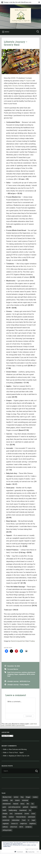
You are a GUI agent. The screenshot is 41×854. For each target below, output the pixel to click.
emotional (25, 800)
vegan (16, 674)
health (4, 810)
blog (22, 797)
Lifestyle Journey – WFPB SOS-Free (18, 681)
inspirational (22, 810)
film (28, 803)
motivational (18, 813)
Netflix (4, 817)
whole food (13, 827)
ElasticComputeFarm (18, 641)
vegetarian (6, 823)
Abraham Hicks (7, 797)
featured (15, 803)
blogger (28, 797)
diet (11, 800)
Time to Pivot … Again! (16, 752)
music (33, 813)
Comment (29, 716)
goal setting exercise (14, 807)
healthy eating (13, 810)
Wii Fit (21, 827)
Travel (23, 820)
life (30, 810)
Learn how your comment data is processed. (19, 724)
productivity (6, 820)
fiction (22, 803)
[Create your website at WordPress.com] (20, 2)
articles (16, 797)
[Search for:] (20, 770)
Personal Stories (12, 669)
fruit (12, 672)
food (8, 672)
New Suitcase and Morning (18, 749)
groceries (17, 672)
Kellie (4, 749)
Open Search (37, 32)
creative (35, 797)
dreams (17, 800)
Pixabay (32, 641)
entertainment (7, 803)
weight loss (23, 823)
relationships (15, 820)
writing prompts (7, 830)
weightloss (32, 823)
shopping (10, 674)
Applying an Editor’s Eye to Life (19, 756)
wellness (5, 827)
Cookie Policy (7, 846)
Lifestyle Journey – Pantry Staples (18, 684)
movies (27, 813)
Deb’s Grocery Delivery (16, 86)
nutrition (24, 672)
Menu (7, 32)
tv (28, 820)
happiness (34, 807)
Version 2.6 (14, 823)
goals (4, 807)
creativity (5, 800)
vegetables (22, 674)
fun (32, 803)
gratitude (25, 807)
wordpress (29, 827)
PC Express (28, 81)
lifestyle (5, 813)
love (11, 813)
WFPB (28, 674)
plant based (31, 672)
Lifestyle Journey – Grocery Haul (15, 43)
